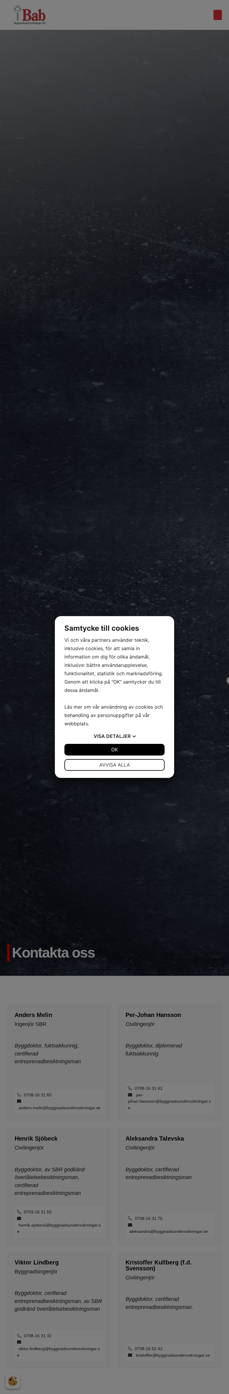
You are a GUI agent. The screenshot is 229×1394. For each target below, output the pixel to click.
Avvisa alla (114, 765)
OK (114, 750)
